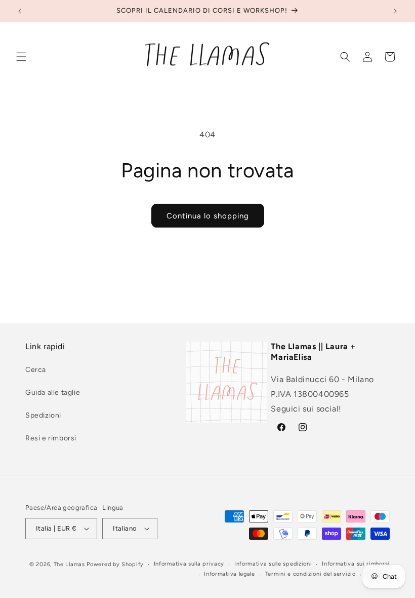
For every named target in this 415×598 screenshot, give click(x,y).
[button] (21, 57)
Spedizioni (43, 415)
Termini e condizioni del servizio (310, 574)
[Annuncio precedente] (20, 11)
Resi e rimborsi (50, 438)
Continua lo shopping (208, 215)
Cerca (35, 369)
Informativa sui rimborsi (356, 563)
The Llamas (69, 564)
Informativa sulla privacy (189, 563)
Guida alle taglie (52, 392)
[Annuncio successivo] (395, 11)
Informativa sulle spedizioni (273, 563)
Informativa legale (229, 574)
